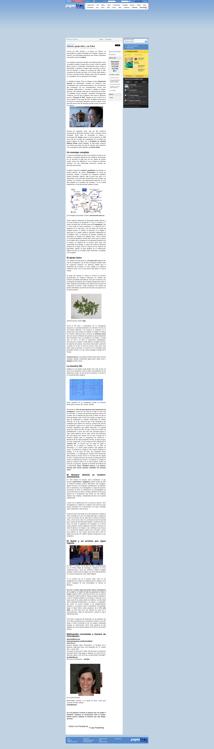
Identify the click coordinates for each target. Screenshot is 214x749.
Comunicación (116, 5)
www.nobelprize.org (73, 639)
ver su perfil (115, 66)
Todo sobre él (129, 76)
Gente (144, 5)
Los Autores (108, 39)
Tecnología (125, 5)
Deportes (132, 5)
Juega (131, 87)
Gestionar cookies (103, 741)
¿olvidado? (145, 1)
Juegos (101, 39)
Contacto (69, 740)
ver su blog (115, 68)
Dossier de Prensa (103, 738)
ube (88, 659)
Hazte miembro (139, 76)
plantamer (136, 62)
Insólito (139, 5)
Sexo (97, 7)
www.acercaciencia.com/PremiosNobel (79, 641)
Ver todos (113, 90)
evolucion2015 (141, 65)
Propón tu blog (130, 47)
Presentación (86, 738)
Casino (136, 81)
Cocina (102, 7)
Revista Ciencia (72, 39)
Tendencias (126, 7)
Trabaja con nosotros (72, 741)
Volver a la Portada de (78, 726)
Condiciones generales (88, 740)
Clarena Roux (141, 58)
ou (85, 659)
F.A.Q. (100, 740)
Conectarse (138, 1)
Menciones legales (87, 741)
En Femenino (90, 7)
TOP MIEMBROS (139, 54)
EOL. (84, 321)
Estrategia (144, 81)
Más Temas (142, 7)
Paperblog (75, 6)
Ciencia (111, 97)
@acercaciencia (92, 48)
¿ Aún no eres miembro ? (133, 46)
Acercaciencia (85, 48)
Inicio (69, 1)
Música (103, 5)
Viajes (119, 7)
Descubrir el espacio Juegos (132, 106)
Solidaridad (134, 7)
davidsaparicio (141, 69)
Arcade (127, 81)
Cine (98, 5)
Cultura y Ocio (90, 5)
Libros (108, 5)
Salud (108, 7)
